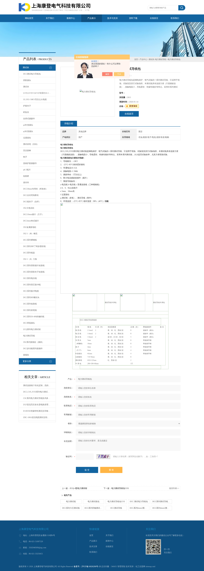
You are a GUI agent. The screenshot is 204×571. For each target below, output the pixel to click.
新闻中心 (71, 18)
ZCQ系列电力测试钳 (32, 329)
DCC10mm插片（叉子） (33, 214)
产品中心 (143, 59)
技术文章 (93, 546)
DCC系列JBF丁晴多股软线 (34, 246)
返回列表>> (174, 488)
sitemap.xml (150, 566)
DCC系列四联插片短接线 (34, 265)
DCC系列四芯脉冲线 (32, 285)
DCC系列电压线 (30, 278)
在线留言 (154, 18)
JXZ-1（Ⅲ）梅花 (30, 234)
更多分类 (27, 361)
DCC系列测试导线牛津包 (162, 501)
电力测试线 (71, 501)
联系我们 (175, 18)
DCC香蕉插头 (29, 323)
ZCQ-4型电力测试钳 (78, 488)
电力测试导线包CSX (120, 488)
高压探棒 (27, 151)
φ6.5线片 (27, 170)
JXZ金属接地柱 (29, 227)
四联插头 (27, 80)
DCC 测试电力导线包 (139, 501)
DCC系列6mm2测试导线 (139, 508)
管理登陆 (121, 566)
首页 (136, 59)
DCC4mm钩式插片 (31, 221)
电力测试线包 (93, 501)
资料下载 (133, 18)
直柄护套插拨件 (30, 163)
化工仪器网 (140, 566)
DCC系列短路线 (30, 304)
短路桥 (26, 176)
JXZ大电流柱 (28, 208)
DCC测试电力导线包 (32, 74)
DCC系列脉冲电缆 (31, 291)
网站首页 (29, 18)
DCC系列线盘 (29, 253)
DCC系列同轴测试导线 (94, 508)
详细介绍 (68, 123)
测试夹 (26, 67)
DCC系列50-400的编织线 (33, 317)
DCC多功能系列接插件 (33, 348)
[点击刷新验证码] (103, 456)
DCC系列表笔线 (30, 310)
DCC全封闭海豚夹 (31, 195)
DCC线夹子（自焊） (32, 202)
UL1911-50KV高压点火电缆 (35, 99)
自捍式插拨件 (29, 119)
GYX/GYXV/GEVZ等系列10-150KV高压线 (39, 93)
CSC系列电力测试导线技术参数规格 (38, 398)
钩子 (25, 157)
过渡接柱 (27, 138)
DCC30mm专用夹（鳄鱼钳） (35, 189)
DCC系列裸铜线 (30, 240)
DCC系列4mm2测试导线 (162, 508)
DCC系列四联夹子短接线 (34, 272)
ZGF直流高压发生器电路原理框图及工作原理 (39, 405)
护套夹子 (27, 106)
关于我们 (50, 18)
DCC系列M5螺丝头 (31, 297)
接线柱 (26, 355)
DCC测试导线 (116, 508)
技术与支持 (112, 18)
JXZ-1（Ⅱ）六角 (30, 259)
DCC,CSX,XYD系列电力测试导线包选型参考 (39, 392)
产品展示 (91, 18)
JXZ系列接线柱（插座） (33, 342)
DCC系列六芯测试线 (71, 508)
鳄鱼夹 (26, 112)
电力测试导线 (29, 336)
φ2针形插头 (28, 125)
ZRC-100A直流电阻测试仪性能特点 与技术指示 (39, 417)
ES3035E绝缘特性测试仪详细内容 (37, 411)
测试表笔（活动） (31, 144)
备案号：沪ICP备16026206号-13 (87, 566)
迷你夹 (26, 182)
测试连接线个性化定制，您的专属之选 (39, 385)
